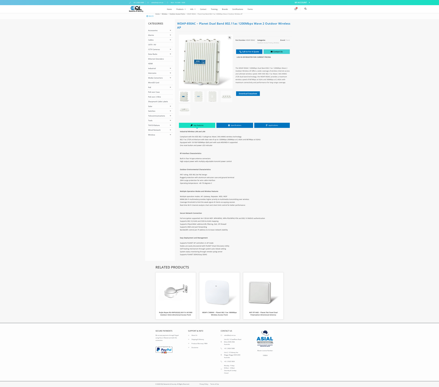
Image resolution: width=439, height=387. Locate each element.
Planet (288, 40)
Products (179, 9)
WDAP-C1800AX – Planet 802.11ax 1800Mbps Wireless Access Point (219, 313)
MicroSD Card (153, 82)
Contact (203, 9)
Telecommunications (156, 116)
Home (169, 9)
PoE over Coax (154, 92)
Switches (151, 111)
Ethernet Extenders (156, 59)
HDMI (150, 63)
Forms (250, 9)
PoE (149, 87)
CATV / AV (152, 44)
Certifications (237, 9)
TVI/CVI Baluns (154, 125)
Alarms (151, 35)
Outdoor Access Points (177, 14)
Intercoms (152, 73)
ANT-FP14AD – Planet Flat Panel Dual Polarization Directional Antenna (263, 313)
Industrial (152, 68)
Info (191, 9)
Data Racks (152, 54)
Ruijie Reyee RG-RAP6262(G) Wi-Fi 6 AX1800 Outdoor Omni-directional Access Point (175, 313)
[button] (230, 37)
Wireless (164, 14)
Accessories (153, 30)
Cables (151, 40)
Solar (150, 106)
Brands (225, 9)
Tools (150, 120)
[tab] (197, 125)
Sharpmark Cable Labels (158, 101)
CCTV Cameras (154, 49)
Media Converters (155, 78)
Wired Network (154, 130)
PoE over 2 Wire (154, 97)
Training (214, 9)
